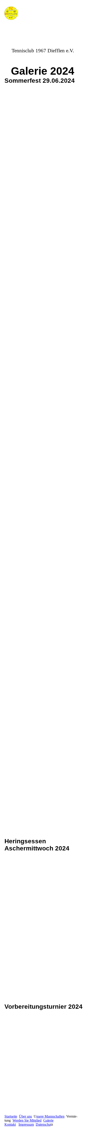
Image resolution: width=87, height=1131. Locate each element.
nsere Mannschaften (50, 1116)
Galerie (48, 1120)
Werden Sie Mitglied (26, 1120)
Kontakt (10, 1124)
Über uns (25, 1116)
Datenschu (43, 1124)
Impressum (26, 1124)
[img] (22, 13)
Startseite (10, 1116)
